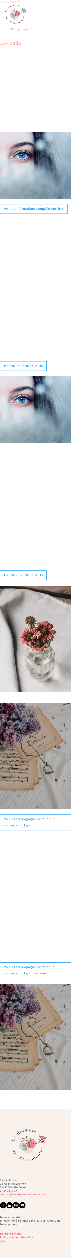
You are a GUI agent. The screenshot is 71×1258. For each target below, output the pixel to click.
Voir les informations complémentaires (34, 208)
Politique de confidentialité (16, 1237)
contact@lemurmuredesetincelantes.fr (24, 1194)
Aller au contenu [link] (10, 1)
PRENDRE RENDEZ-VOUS (35, 97)
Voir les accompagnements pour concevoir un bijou (29, 822)
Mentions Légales (10, 1233)
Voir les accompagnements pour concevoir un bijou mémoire (29, 970)
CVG (2, 1240)
